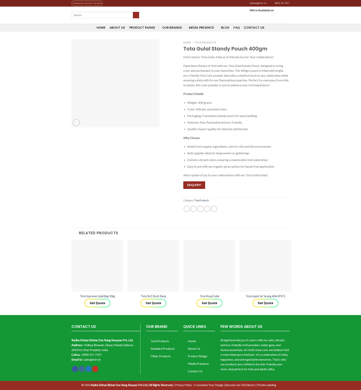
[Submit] (136, 15)
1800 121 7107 (92, 354)
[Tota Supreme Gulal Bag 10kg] (97, 266)
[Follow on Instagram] (82, 369)
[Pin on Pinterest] (207, 209)
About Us (117, 27)
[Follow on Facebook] (75, 369)
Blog (225, 27)
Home (101, 27)
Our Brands (172, 27)
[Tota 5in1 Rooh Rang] (153, 266)
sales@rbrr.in (92, 359)
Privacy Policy (183, 385)
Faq (237, 27)
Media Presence (201, 27)
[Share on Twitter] (193, 209)
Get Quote (97, 303)
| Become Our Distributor (239, 385)
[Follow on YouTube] (95, 369)
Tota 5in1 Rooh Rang (153, 296)
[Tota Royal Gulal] (209, 266)
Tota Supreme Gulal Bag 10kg (97, 296)
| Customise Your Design (208, 385)
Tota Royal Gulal (209, 296)
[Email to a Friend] (200, 209)
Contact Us (254, 27)
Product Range (142, 27)
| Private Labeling (266, 385)
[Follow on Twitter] (88, 369)
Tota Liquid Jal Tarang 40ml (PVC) (265, 296)
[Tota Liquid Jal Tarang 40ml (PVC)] (265, 266)
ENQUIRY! (194, 185)
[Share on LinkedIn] (214, 209)
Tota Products (205, 42)
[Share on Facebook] (187, 209)
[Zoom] (76, 122)
